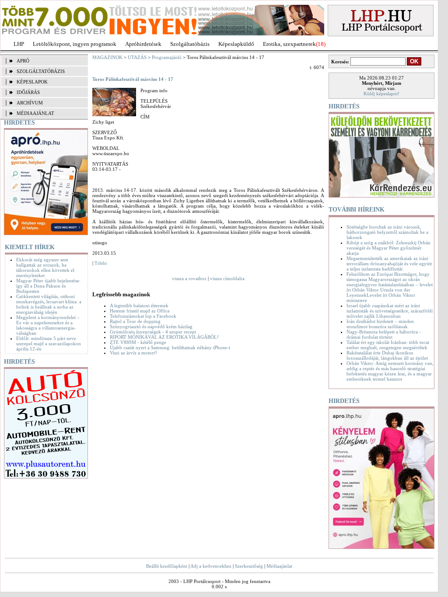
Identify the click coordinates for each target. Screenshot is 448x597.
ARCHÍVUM (30, 102)
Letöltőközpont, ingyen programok (74, 44)
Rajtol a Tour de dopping (135, 321)
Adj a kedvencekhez (210, 566)
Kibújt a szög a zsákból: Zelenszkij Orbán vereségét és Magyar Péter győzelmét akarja (388, 248)
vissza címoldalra (227, 278)
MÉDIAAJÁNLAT (35, 113)
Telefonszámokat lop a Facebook (143, 316)
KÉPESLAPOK (32, 81)
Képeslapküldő (236, 44)
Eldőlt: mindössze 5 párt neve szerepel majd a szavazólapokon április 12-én (48, 343)
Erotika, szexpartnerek (289, 44)
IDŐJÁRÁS (28, 92)
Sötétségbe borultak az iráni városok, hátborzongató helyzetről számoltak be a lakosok (387, 232)
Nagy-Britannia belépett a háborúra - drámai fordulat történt (383, 334)
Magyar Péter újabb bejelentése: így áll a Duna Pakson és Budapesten (48, 286)
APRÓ (23, 60)
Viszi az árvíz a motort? (133, 352)
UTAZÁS (137, 57)
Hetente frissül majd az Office (140, 310)
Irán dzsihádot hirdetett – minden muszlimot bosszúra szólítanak (380, 324)
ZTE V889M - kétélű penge (138, 342)
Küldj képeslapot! (381, 93)
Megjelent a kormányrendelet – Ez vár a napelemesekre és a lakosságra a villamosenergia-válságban (48, 325)
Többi (100, 263)
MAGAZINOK (107, 57)
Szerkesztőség (249, 566)
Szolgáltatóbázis (190, 44)
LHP (19, 44)
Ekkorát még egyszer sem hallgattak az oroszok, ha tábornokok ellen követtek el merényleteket (45, 267)
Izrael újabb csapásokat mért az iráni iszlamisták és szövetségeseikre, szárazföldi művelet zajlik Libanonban (389, 311)
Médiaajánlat (279, 566)
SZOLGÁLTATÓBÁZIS (41, 71)
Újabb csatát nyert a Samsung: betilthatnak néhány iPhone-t (170, 347)
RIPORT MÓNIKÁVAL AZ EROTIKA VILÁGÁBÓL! (164, 337)
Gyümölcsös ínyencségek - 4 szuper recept (153, 331)
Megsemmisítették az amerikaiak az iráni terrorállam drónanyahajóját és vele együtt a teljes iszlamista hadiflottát (389, 263)
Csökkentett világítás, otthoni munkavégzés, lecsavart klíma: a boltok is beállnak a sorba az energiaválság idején (48, 304)
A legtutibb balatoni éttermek (139, 305)
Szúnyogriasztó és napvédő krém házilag (151, 326)
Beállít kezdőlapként (166, 566)
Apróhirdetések (143, 44)
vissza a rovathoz (189, 278)
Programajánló (167, 57)
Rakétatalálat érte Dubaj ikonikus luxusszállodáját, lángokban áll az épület (387, 355)
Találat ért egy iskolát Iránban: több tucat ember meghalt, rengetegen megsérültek (387, 345)
